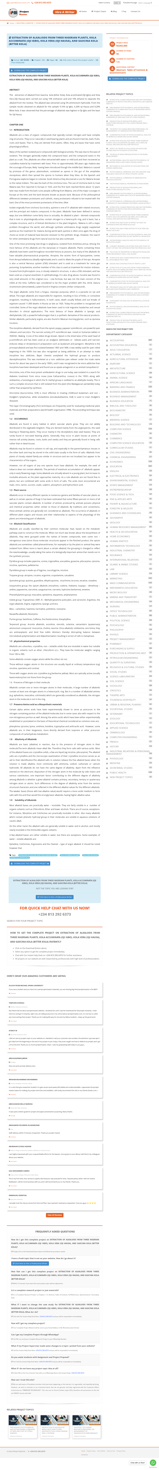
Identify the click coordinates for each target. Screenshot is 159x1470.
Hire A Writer (101, 1451)
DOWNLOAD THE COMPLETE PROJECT (30, 70)
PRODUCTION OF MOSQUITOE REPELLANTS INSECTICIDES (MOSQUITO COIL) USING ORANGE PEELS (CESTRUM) (126, 322)
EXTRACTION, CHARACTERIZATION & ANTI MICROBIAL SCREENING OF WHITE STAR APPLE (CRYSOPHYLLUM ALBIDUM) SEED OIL (128, 314)
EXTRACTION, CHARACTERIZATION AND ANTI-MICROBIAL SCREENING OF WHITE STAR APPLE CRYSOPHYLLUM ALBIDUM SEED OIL (129, 102)
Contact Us (135, 11)
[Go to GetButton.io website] (153, 1467)
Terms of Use (111, 1451)
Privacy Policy (121, 1451)
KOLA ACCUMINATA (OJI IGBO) (70, 855)
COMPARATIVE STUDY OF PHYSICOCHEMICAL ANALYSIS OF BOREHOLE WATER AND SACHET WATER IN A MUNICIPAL (128, 235)
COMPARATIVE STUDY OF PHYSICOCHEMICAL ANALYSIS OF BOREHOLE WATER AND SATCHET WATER (128, 276)
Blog (115, 11)
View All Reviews (55, 1215)
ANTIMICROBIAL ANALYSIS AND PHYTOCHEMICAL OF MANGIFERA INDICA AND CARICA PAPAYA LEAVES (127, 161)
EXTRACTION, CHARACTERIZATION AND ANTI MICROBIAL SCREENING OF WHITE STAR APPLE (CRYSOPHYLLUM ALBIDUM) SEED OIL (129, 209)
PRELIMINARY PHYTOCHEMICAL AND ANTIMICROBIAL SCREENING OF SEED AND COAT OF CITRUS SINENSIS (128, 116)
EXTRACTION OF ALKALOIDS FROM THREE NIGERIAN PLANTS (38, 855)
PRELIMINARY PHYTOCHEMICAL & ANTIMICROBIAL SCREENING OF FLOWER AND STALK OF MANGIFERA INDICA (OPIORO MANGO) (128, 195)
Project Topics (100, 11)
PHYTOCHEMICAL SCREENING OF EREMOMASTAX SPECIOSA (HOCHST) (126, 179)
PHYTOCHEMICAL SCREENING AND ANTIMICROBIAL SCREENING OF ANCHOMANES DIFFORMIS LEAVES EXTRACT (128, 202)
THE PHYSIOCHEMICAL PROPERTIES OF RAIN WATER (128, 184)
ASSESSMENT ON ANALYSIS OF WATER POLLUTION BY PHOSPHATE (127, 302)
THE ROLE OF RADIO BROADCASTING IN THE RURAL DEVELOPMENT (127, 155)
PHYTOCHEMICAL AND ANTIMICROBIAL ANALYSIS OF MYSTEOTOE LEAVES (127, 307)
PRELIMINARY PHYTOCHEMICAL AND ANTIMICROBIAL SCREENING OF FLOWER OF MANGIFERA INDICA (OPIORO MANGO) (128, 295)
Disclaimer (84, 1455)
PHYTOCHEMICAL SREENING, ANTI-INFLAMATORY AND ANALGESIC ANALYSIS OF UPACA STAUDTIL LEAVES (128, 173)
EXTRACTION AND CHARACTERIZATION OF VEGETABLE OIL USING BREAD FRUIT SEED (128, 259)
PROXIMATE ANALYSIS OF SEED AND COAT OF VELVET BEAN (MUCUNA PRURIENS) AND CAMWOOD (127, 288)
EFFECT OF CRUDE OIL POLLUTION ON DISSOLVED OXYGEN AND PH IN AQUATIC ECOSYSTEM (126, 149)
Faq (124, 11)
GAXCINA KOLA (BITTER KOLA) (19, 858)
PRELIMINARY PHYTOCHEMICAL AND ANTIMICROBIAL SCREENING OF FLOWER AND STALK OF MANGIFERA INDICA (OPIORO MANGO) (128, 109)
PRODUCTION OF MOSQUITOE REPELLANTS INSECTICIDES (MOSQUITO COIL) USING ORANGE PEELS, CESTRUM (127, 123)
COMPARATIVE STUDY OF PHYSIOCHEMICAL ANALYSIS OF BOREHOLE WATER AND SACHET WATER (128, 282)
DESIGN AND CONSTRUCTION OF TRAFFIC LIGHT (127, 263)
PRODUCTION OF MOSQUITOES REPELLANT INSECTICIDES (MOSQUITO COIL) (124, 188)
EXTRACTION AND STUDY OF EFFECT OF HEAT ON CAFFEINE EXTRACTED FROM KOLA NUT (126, 224)
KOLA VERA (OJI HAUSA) (90, 855)
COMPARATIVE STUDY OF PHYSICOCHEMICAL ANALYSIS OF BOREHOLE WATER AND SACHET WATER (128, 136)
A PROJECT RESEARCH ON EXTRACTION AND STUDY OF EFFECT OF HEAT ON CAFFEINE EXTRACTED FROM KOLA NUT (128, 247)
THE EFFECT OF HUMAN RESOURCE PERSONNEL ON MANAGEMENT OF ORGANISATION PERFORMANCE (127, 130)
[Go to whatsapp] (153, 1463)
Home (84, 11)
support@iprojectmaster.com (19, 3)
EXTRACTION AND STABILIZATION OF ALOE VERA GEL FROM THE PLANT (127, 229)
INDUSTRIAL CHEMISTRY (25, 23)
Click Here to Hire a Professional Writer (55, 897)
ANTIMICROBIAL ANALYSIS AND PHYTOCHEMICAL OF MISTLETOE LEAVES (127, 241)
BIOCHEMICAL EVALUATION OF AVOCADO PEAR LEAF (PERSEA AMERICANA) (127, 167)
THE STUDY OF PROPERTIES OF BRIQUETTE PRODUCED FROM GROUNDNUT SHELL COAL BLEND (128, 253)
